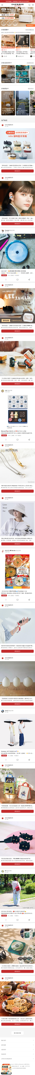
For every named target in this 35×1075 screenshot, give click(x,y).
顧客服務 (3, 1045)
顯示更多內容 (17, 1033)
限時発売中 (17, 171)
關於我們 (3, 1040)
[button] (12, 161)
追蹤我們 (3, 1049)
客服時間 (3, 1054)
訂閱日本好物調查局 (6, 1058)
